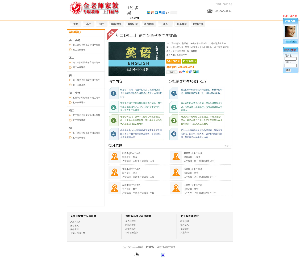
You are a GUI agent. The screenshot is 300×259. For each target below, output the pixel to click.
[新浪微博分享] (180, 72)
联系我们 (184, 221)
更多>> (227, 146)
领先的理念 (130, 221)
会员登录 (182, 24)
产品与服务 (75, 222)
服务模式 (74, 225)
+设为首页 (227, 4)
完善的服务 (130, 228)
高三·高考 (74, 40)
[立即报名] (189, 61)
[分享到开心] (187, 72)
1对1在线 (198, 24)
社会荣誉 (184, 228)
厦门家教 (150, 247)
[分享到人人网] (160, 12)
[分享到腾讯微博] (156, 12)
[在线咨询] (173, 61)
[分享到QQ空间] (148, 12)
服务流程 (74, 229)
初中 (102, 24)
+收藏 (218, 4)
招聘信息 (184, 225)
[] (194, 51)
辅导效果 (116, 24)
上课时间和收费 (77, 233)
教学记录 (133, 24)
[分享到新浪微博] (152, 12)
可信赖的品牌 (131, 232)
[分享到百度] (190, 72)
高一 (71, 75)
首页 (75, 24)
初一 (71, 128)
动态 (165, 24)
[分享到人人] (183, 72)
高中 (88, 24)
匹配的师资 (130, 225)
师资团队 (149, 24)
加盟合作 (184, 232)
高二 (71, 57)
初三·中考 (74, 93)
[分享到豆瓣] (194, 72)
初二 (71, 110)
